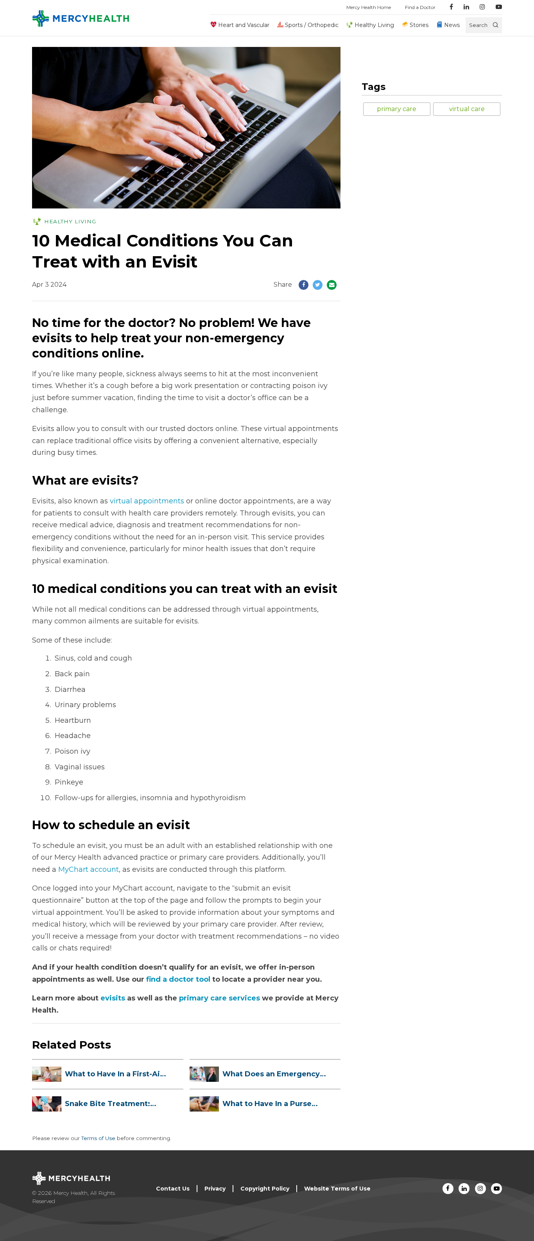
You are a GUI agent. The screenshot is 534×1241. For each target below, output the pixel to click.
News (452, 25)
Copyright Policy (264, 1188)
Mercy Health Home (368, 7)
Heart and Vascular (243, 25)
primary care (396, 109)
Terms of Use (98, 1138)
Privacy (215, 1188)
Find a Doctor (420, 7)
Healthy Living (374, 25)
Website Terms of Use (337, 1188)
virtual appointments (147, 501)
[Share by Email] (331, 285)
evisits (112, 998)
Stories (419, 25)
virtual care (467, 109)
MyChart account (88, 869)
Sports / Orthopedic (312, 25)
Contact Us (173, 1188)
